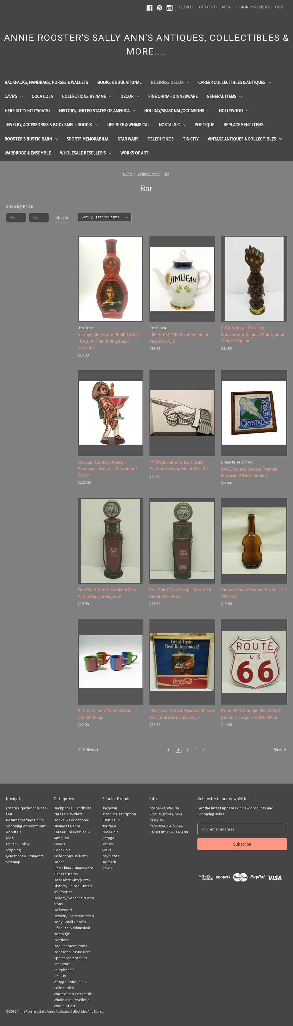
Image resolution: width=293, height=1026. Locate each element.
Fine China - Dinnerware (173, 96)
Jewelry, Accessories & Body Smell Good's (48, 124)
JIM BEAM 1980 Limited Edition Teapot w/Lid (179, 338)
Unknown (109, 808)
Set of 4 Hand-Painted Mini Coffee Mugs (104, 714)
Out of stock (110, 423)
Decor (127, 96)
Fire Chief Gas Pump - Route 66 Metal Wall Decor (180, 593)
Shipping (13, 849)
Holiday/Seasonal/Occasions (174, 110)
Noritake (109, 826)
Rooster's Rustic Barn (28, 139)
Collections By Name (84, 96)
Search (186, 6)
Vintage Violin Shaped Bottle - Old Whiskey (254, 593)
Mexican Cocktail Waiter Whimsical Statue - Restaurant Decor (107, 469)
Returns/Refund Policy (25, 820)
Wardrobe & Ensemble (28, 153)
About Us (13, 831)
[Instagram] (170, 8)
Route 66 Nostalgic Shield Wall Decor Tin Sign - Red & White (250, 714)
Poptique (204, 124)
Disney (107, 843)
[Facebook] (149, 8)
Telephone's (161, 139)
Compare (109, 279)
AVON (106, 849)
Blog (10, 837)
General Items (221, 96)
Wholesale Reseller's (83, 153)
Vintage (108, 837)
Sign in (242, 6)
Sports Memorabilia (87, 139)
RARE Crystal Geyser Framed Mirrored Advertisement (249, 472)
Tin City (191, 139)
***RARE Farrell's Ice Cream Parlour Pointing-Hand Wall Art (179, 465)
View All (108, 867)
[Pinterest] (160, 8)
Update (62, 217)
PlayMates (110, 855)
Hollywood (231, 110)
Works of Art (134, 153)
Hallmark (109, 861)
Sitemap (13, 861)
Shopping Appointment (25, 826)
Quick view (109, 268)
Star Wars (128, 139)
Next (278, 749)
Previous (90, 749)
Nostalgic (169, 124)
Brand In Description (119, 814)
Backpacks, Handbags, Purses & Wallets (46, 82)
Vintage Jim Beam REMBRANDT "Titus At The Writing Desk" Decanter (109, 341)
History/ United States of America (94, 110)
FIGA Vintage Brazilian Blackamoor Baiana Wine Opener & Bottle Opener (252, 334)
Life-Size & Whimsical (128, 124)
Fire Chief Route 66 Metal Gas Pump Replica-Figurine (107, 593)
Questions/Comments (25, 855)
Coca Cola (42, 96)
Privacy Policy (18, 843)
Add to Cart (110, 289)
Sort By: (87, 217)
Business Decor (167, 82)
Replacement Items (243, 124)
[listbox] (113, 217)
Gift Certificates (214, 6)
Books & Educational (119, 82)
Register (262, 6)
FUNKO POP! (112, 820)
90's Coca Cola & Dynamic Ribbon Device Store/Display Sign (182, 714)
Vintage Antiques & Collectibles (242, 139)
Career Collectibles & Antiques (232, 82)
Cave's (11, 96)
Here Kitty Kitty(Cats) (27, 110)
